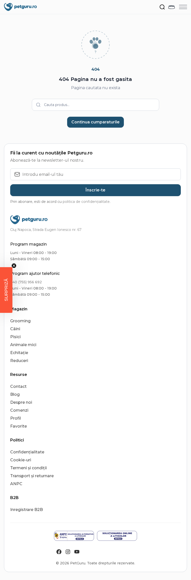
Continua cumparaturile (95, 122)
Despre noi (21, 402)
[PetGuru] (20, 7)
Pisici (15, 336)
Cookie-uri (20, 460)
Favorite (18, 426)
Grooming (20, 321)
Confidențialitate (27, 452)
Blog (15, 394)
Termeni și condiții (28, 468)
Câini (15, 328)
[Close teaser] (13, 265)
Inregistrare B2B (26, 509)
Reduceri (19, 360)
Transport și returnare (32, 475)
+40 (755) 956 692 (26, 282)
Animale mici (23, 344)
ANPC (16, 483)
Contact (18, 386)
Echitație (19, 352)
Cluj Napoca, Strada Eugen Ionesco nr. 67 (46, 229)
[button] (6, 290)
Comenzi (19, 410)
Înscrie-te (95, 190)
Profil (15, 418)
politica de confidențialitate (86, 201)
